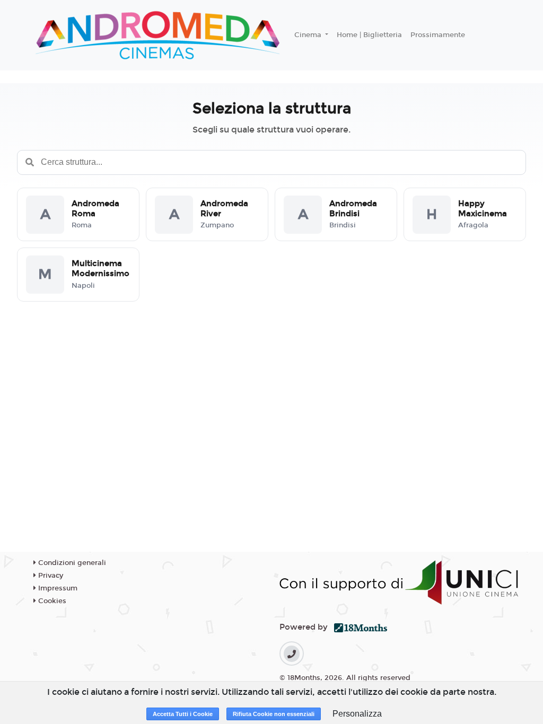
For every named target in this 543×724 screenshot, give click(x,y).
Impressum (56, 588)
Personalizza (357, 713)
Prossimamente (437, 35)
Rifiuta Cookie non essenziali (273, 714)
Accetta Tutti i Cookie (183, 714)
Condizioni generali (71, 563)
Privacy (49, 575)
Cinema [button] (308, 35)
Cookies (51, 601)
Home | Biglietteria (369, 35)
